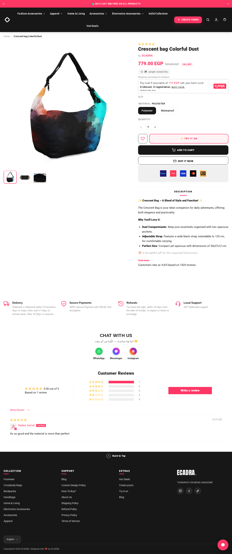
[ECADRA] (7, 19)
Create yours (126, 485)
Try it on (123, 491)
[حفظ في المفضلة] (143, 138)
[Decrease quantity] (141, 127)
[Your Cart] (224, 20)
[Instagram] (180, 490)
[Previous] (4, 4)
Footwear (9, 479)
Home (7, 36)
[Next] (228, 4)
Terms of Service (70, 521)
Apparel (54, 13)
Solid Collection (158, 13)
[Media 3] (39, 177)
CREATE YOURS (190, 19)
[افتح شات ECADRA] (223, 545)
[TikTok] (197, 490)
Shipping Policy (69, 503)
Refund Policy (69, 509)
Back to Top (119, 455)
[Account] (216, 20)
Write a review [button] (190, 390)
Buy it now (185, 161)
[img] (18, 420)
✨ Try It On (188, 138)
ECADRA (187, 472)
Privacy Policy (69, 515)
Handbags (9, 497)
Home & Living (76, 13)
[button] (146, 44)
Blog (64, 479)
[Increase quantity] (155, 127)
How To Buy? (68, 491)
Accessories (97, 13)
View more (143, 260)
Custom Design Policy (73, 485)
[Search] (208, 20)
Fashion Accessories (29, 13)
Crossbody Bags (13, 485)
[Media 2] (25, 177)
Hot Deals (92, 25)
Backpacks (10, 491)
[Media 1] (10, 177)
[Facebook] (189, 490)
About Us (66, 497)
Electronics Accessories (126, 13)
